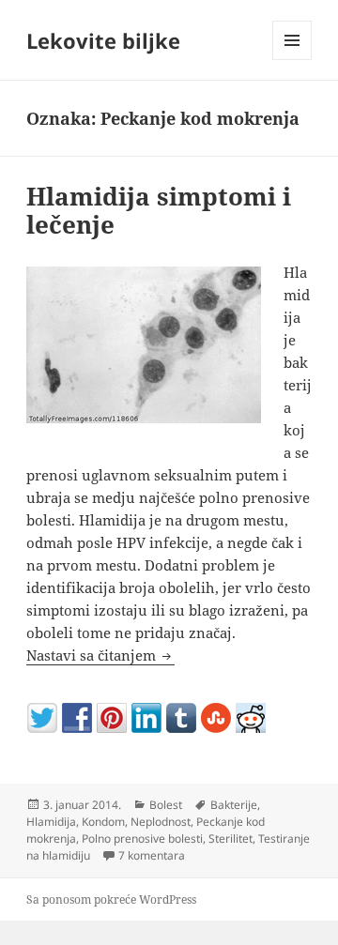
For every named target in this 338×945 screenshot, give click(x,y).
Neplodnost (161, 822)
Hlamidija (51, 822)
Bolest (165, 805)
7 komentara (151, 855)
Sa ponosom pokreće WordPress (111, 899)
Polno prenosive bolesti (142, 838)
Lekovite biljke (103, 40)
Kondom (103, 822)
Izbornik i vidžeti (292, 59)
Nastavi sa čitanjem (100, 655)
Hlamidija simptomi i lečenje (158, 210)
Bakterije (233, 805)
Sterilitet (230, 838)
